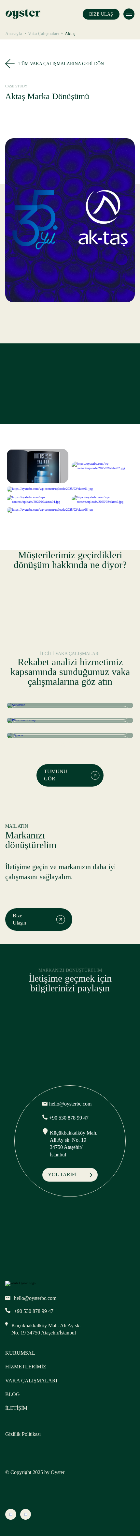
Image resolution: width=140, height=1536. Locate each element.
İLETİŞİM (16, 1408)
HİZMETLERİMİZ (25, 1366)
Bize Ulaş (101, 14)
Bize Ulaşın (19, 919)
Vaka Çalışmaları (43, 33)
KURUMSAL (20, 1353)
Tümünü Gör (55, 775)
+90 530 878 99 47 (69, 1118)
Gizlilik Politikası (23, 1434)
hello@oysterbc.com (70, 1104)
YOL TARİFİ (62, 1174)
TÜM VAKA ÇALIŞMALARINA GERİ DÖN (61, 63)
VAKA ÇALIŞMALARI (31, 1380)
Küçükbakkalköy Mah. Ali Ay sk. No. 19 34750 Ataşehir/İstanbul (73, 1143)
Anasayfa (13, 33)
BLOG (12, 1394)
